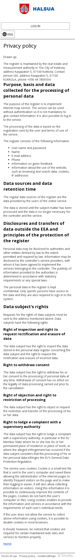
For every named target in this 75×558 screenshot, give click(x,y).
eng (10, 34)
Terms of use (9, 556)
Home (7, 544)
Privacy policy (27, 556)
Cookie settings (47, 556)
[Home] (37, 8)
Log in (35, 26)
